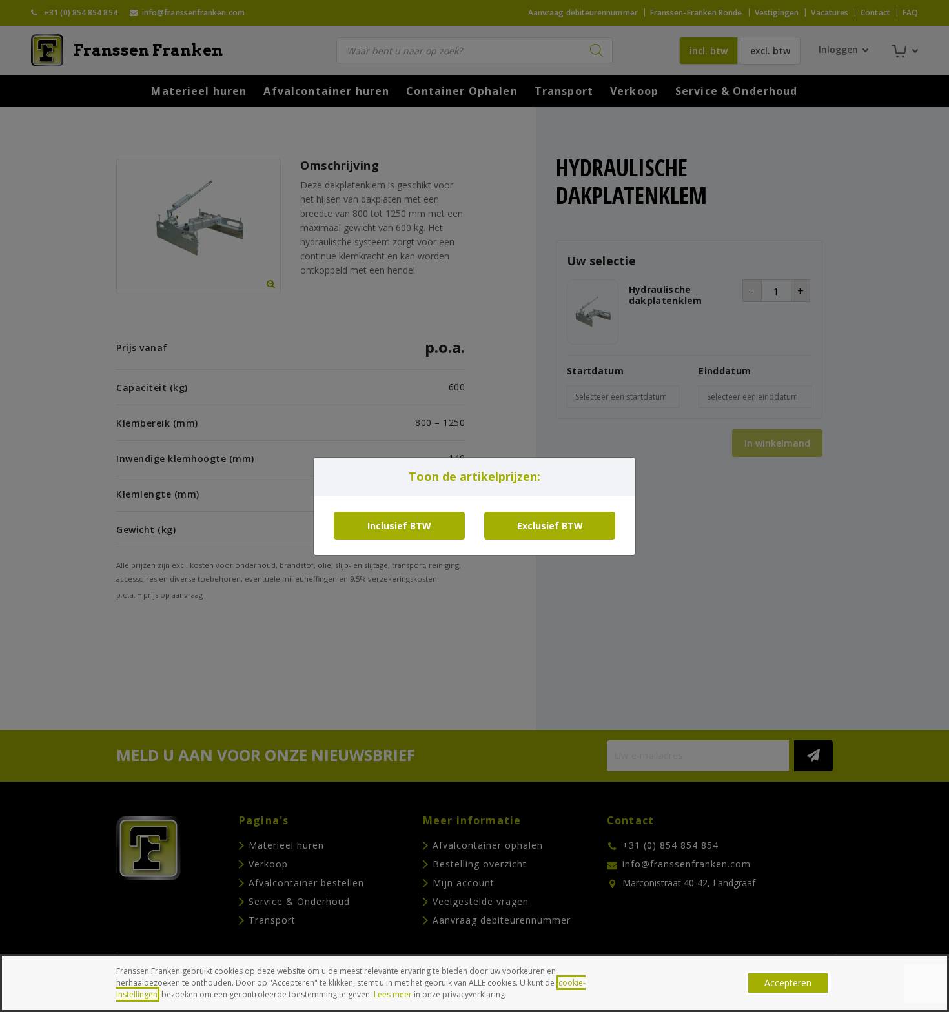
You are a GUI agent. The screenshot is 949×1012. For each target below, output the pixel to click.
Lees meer (393, 994)
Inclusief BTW (399, 526)
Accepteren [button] (787, 983)
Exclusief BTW (550, 526)
